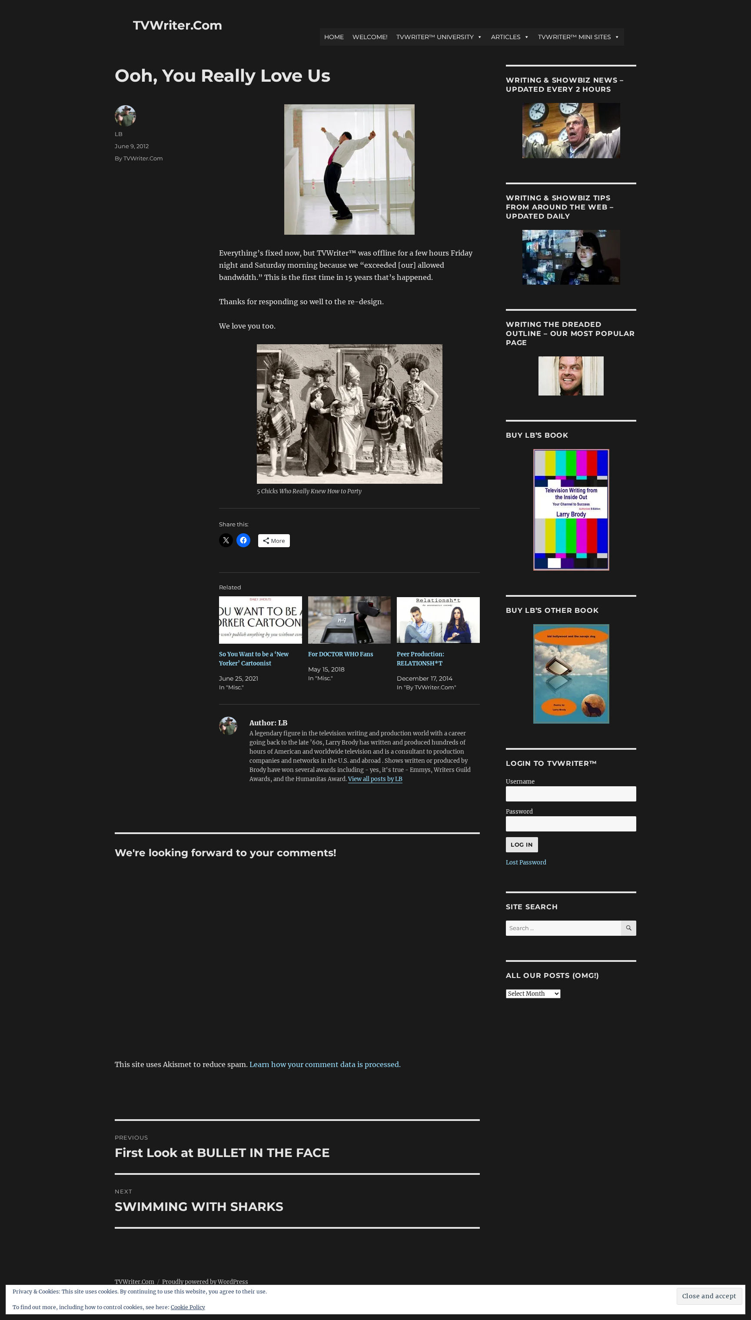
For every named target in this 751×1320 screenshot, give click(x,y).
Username (520, 781)
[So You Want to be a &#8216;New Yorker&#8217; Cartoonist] (260, 620)
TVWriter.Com (177, 25)
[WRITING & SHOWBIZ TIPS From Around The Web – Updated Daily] (571, 257)
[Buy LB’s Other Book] (571, 674)
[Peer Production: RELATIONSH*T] (438, 620)
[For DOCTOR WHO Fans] (349, 620)
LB (119, 133)
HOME (334, 37)
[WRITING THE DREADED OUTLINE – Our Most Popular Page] (571, 376)
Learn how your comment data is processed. (325, 1064)
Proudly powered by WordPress (205, 1282)
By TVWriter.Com (139, 158)
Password (519, 811)
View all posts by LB (375, 779)
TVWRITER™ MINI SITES (574, 37)
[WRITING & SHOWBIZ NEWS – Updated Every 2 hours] (571, 130)
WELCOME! (370, 37)
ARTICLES (506, 37)
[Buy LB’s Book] (571, 510)
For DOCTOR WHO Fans (340, 654)
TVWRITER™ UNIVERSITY (435, 37)
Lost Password (526, 862)
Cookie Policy (188, 1307)
